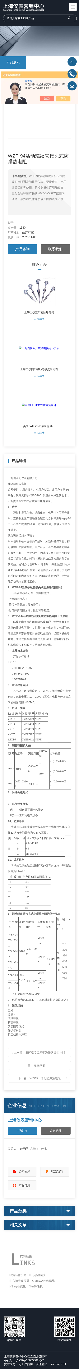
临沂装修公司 (18, 1275)
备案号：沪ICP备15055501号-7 (24, 1360)
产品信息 (24, 1185)
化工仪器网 (25, 1364)
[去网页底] (72, 85)
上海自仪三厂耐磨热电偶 (39, 312)
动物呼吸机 (35, 1286)
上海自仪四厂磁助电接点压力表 (39, 369)
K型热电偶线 (17, 1286)
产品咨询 (22, 249)
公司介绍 (24, 1171)
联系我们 (55, 249)
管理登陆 (41, 1364)
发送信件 (56, 1130)
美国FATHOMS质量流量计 (39, 426)
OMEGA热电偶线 (43, 1280)
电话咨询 (72, 73)
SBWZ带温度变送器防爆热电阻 (45, 1052)
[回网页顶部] (72, 61)
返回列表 (39, 1065)
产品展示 (13, 62)
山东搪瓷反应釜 (19, 1280)
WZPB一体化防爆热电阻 (45, 1078)
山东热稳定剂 (38, 1275)
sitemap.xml (58, 1364)
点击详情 (39, 319)
